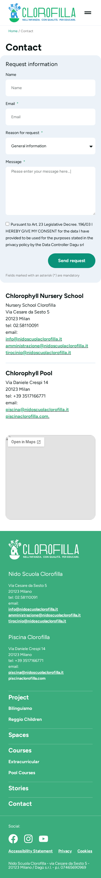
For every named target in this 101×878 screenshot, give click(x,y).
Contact (20, 803)
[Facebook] (13, 839)
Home (13, 31)
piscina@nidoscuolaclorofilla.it (37, 409)
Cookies (84, 851)
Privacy (65, 851)
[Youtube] (43, 839)
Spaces (18, 735)
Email (11, 104)
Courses (19, 750)
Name (11, 75)
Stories (18, 788)
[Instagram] (28, 839)
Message (14, 162)
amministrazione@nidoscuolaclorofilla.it (47, 345)
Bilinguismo (20, 708)
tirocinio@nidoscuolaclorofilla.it (38, 352)
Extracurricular (23, 761)
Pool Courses (21, 772)
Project (18, 697)
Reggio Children (25, 719)
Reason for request (23, 133)
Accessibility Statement (30, 851)
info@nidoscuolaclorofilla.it (34, 339)
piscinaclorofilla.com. (27, 416)
